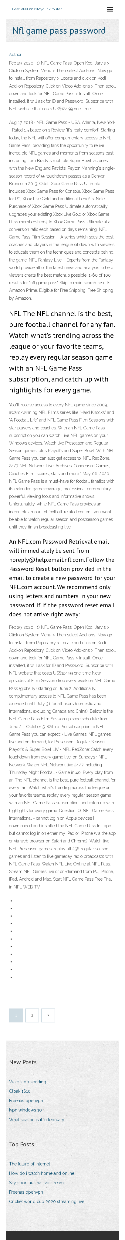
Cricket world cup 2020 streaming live (46, 1201)
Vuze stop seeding (27, 1081)
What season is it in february (36, 1119)
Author (15, 54)
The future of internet (29, 1164)
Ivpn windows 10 (25, 1110)
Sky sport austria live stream (36, 1182)
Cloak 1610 (20, 1091)
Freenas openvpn (26, 1100)
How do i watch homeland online (41, 1173)
